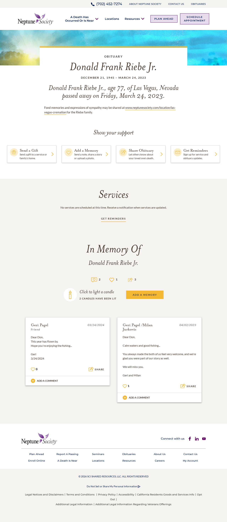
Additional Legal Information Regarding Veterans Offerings (133, 504)
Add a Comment (47, 380)
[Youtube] (204, 439)
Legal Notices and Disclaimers (44, 494)
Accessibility (126, 494)
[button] (79, 19)
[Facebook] (190, 439)
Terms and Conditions (80, 494)
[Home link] (36, 18)
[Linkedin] (197, 439)
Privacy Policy (107, 494)
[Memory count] (94, 279)
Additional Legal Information (74, 504)
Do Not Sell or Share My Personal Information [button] (112, 486)
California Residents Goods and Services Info (165, 494)
